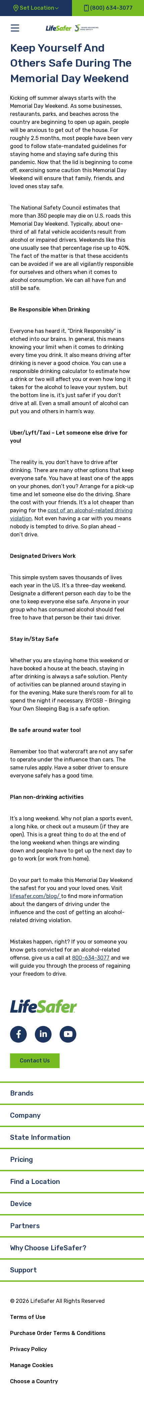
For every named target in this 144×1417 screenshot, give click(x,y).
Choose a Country (34, 1381)
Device (21, 1204)
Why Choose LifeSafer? (48, 1248)
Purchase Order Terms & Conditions (57, 1333)
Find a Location (35, 1182)
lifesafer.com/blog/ (35, 896)
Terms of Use (28, 1317)
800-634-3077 (91, 958)
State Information (40, 1137)
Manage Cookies (31, 1365)
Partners (25, 1226)
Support (23, 1270)
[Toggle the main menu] (15, 27)
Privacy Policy (28, 1349)
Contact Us (35, 1060)
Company (25, 1115)
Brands (21, 1093)
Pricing (21, 1159)
